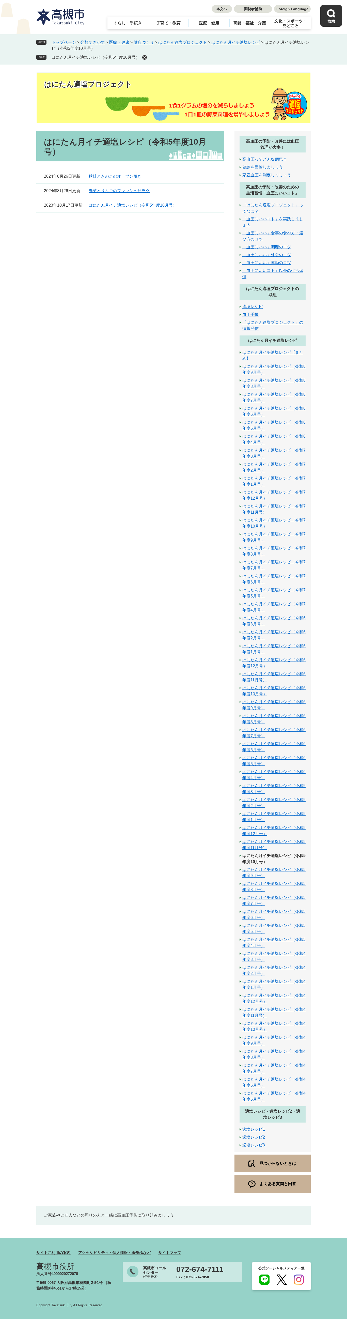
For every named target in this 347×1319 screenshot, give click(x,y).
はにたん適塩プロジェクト (182, 42)
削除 (144, 57)
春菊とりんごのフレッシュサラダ (119, 191)
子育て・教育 (168, 23)
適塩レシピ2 (253, 1137)
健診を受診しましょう (262, 167)
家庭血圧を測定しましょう (266, 175)
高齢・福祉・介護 (249, 23)
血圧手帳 (250, 314)
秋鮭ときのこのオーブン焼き (115, 176)
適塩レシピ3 (253, 1145)
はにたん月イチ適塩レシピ (235, 42)
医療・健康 (209, 23)
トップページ (64, 42)
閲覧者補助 (253, 9)
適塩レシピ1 (253, 1129)
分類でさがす (92, 42)
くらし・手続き (128, 23)
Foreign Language (292, 9)
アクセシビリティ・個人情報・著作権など (114, 1252)
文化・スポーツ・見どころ (290, 23)
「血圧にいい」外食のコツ (266, 255)
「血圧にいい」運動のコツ (266, 262)
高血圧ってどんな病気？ (264, 159)
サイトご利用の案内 (53, 1252)
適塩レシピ (252, 306)
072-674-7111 (200, 1269)
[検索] (331, 16)
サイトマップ (169, 1252)
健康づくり (144, 42)
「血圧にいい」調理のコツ (266, 247)
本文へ (221, 9)
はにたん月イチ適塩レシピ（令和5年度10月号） (96, 57)
